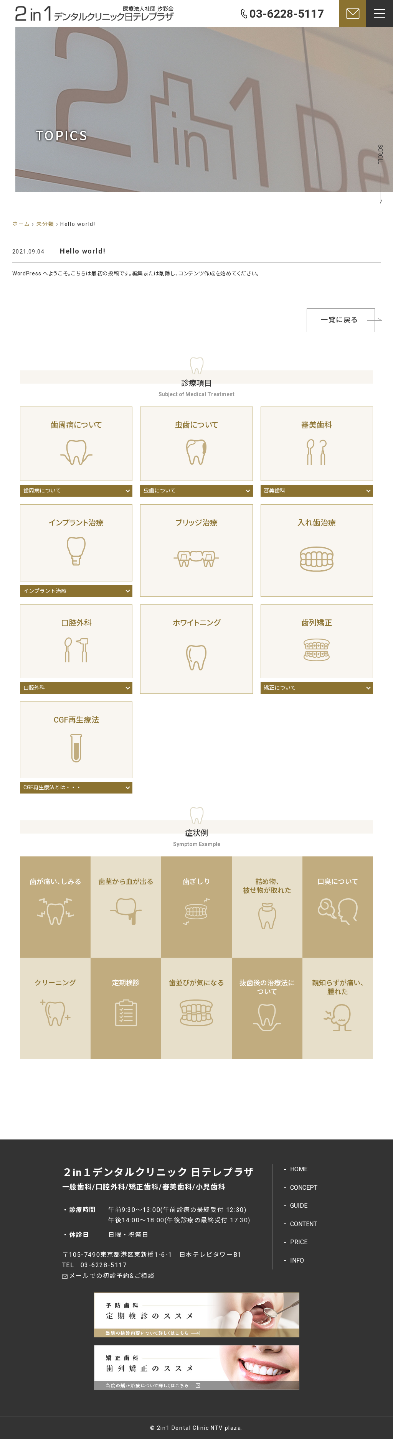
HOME (298, 1169)
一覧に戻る (339, 320)
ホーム (21, 224)
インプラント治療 (44, 591)
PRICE (298, 1242)
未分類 (45, 224)
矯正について (280, 688)
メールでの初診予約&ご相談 (112, 1275)
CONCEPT (303, 1187)
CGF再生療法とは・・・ (52, 787)
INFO (297, 1260)
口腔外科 (34, 688)
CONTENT (303, 1224)
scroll (380, 154)
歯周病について (42, 490)
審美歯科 (274, 490)
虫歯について (160, 490)
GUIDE (298, 1205)
